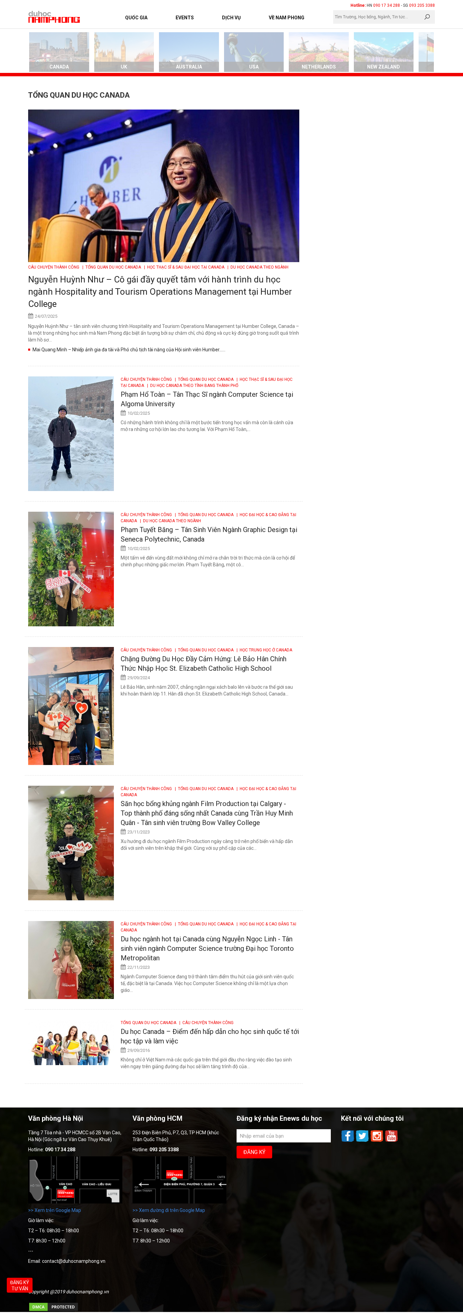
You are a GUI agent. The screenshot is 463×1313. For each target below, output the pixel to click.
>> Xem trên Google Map (54, 1210)
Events (185, 17)
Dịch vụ (231, 17)
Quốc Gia (136, 17)
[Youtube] (391, 1141)
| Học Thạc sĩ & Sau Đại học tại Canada (183, 267)
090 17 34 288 (386, 5)
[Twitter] (363, 1141)
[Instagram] (377, 1141)
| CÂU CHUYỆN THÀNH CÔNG (205, 1022)
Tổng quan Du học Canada (149, 1022)
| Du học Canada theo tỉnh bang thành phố (191, 385)
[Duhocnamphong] (54, 16)
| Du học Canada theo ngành (256, 267)
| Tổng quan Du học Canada (111, 267)
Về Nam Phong (286, 17)
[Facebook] (348, 1141)
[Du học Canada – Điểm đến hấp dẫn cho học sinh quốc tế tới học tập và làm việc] (71, 1042)
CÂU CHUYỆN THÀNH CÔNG (54, 267)
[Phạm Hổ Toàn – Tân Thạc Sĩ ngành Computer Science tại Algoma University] (71, 433)
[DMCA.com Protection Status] (53, 1310)
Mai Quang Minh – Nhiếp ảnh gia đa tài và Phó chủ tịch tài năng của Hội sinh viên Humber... (127, 349)
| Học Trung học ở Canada (263, 650)
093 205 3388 (422, 5)
